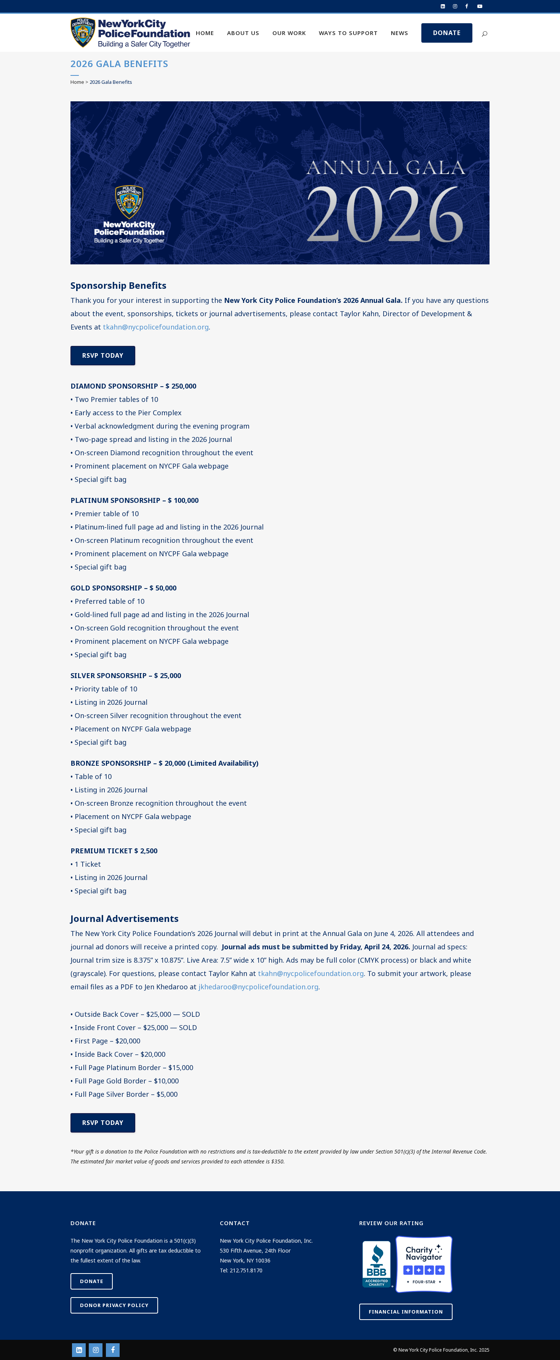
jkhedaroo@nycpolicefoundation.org (258, 986)
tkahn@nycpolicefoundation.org (156, 326)
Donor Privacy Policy (114, 1305)
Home (77, 81)
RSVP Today (102, 355)
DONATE (447, 33)
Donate (91, 1281)
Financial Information (406, 1311)
